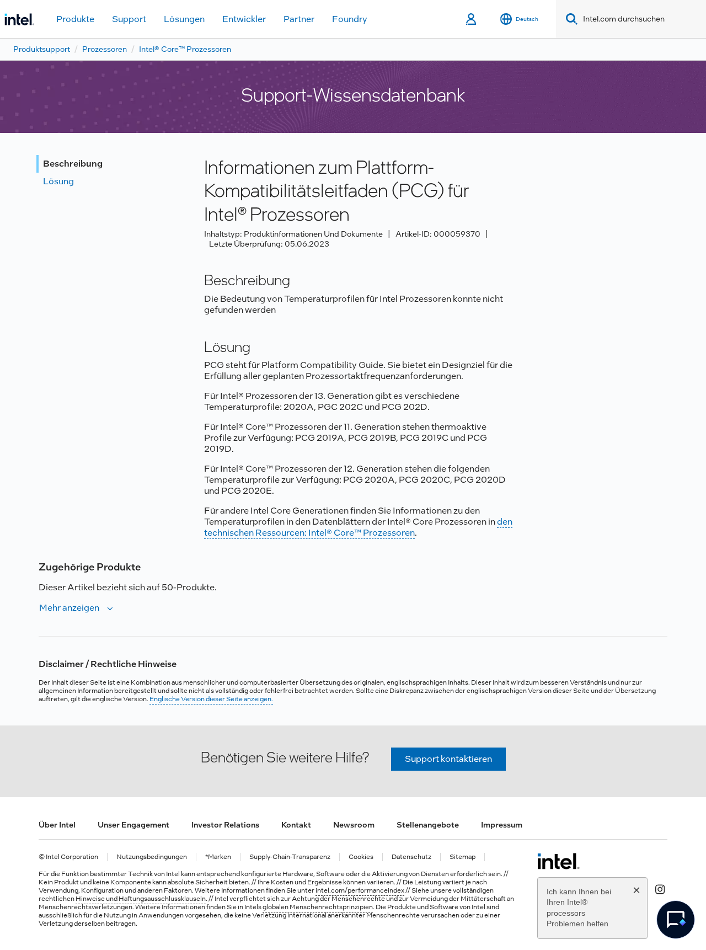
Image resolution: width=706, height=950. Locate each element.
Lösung (58, 181)
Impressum (501, 825)
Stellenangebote (428, 825)
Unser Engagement (133, 825)
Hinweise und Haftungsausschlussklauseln (141, 898)
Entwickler (244, 19)
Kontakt (296, 825)
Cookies (361, 857)
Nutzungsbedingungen (151, 857)
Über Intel (57, 825)
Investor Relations (225, 825)
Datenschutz (411, 857)
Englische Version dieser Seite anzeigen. (211, 699)
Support (129, 19)
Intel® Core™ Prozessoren (185, 49)
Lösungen (184, 19)
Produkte (75, 19)
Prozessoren (104, 49)
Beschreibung (73, 163)
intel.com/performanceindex (359, 890)
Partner (299, 19)
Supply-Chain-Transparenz (289, 857)
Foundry (349, 19)
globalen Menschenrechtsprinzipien (318, 907)
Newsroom (354, 825)
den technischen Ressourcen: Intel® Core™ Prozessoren (358, 527)
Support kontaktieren (448, 759)
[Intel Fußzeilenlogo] (558, 861)
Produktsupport (41, 49)
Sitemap (462, 857)
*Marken (218, 857)
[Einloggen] (471, 19)
